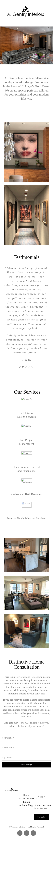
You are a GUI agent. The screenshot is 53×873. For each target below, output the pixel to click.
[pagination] (19, 367)
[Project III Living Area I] (26, 123)
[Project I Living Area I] (26, 615)
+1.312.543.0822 (28, 798)
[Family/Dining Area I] (26, 577)
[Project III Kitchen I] (26, 539)
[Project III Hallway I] (26, 186)
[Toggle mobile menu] (47, 21)
